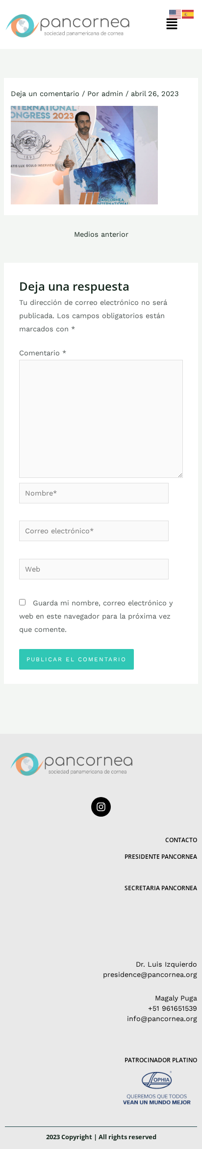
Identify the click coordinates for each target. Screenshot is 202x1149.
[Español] (188, 13)
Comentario (42, 353)
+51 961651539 (172, 1008)
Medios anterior (101, 234)
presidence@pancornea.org (150, 974)
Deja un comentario (45, 93)
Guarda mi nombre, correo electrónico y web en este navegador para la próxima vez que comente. (96, 616)
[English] (175, 13)
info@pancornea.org (162, 1019)
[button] (171, 24)
